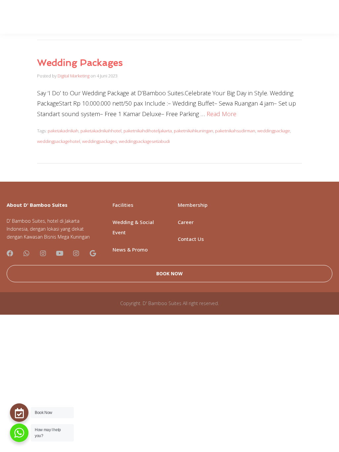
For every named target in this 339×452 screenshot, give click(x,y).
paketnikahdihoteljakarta (147, 131)
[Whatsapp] (26, 253)
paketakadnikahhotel (100, 131)
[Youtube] (59, 253)
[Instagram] (43, 253)
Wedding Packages (80, 62)
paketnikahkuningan (193, 131)
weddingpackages (99, 141)
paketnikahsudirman (235, 131)
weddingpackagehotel (58, 141)
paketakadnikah (63, 131)
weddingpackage (273, 131)
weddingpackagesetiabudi (144, 141)
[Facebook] (10, 253)
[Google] (92, 253)
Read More (221, 114)
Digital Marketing (73, 76)
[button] (169, 273)
